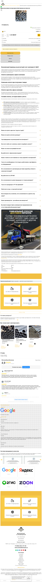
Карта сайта (21, 564)
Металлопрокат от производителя (21, 534)
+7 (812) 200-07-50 (20, 546)
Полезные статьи (21, 560)
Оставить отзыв (3, 416)
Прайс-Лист (21, 558)
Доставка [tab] (10, 61)
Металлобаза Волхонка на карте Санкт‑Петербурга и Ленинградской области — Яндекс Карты (21, 401)
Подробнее (17, 346)
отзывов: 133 (2, 407)
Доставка (21, 555)
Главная (4, 580)
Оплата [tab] (10, 58)
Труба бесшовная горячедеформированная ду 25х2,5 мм (7, 340)
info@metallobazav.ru (21, 547)
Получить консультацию (4, 320)
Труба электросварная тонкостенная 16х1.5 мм (21, 339)
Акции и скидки (21, 563)
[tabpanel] (21, 97)
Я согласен (28, 578)
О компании (21, 554)
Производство (21, 559)
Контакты (21, 562)
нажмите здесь (14, 579)
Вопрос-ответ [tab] (10, 55)
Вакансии (21, 561)
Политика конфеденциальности (21, 565)
